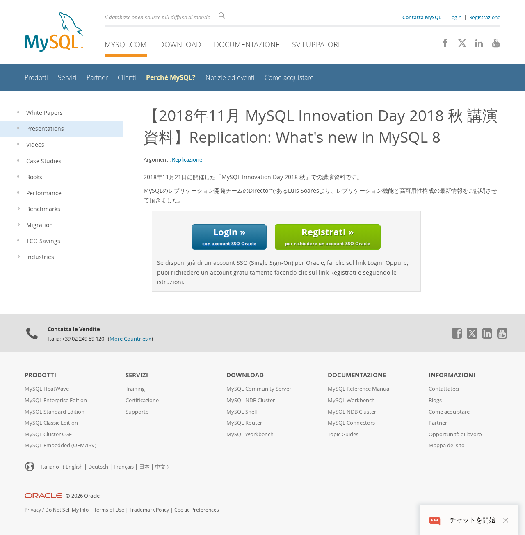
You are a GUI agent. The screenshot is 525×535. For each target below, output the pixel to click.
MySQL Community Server (258, 388)
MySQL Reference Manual (359, 388)
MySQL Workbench (250, 434)
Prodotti (40, 375)
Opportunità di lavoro (455, 434)
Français (124, 466)
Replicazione (187, 159)
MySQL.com (126, 44)
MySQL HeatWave (47, 388)
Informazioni (452, 375)
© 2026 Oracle (83, 495)
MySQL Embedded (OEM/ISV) (60, 445)
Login (455, 17)
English (74, 466)
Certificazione (142, 400)
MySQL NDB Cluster (250, 400)
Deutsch (98, 466)
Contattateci (444, 388)
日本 (144, 466)
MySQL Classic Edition (51, 422)
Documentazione (247, 44)
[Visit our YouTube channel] (492, 45)
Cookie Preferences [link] (196, 510)
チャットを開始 (472, 520)
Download (180, 44)
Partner (438, 422)
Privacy (33, 510)
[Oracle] (43, 495)
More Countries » (130, 338)
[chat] (435, 520)
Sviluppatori (316, 44)
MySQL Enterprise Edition (56, 400)
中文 (160, 466)
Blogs (435, 400)
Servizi (137, 375)
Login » (229, 235)
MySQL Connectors (351, 422)
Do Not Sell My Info (67, 510)
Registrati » (327, 235)
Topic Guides (343, 434)
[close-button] (505, 520)
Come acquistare (449, 411)
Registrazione (484, 17)
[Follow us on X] (459, 45)
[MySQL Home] (54, 33)
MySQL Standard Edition (54, 411)
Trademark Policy (149, 510)
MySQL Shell (241, 411)
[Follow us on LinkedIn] (476, 45)
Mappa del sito (447, 445)
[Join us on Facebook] (442, 45)
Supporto (137, 411)
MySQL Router (244, 422)
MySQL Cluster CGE (48, 434)
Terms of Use (109, 510)
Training (135, 388)
